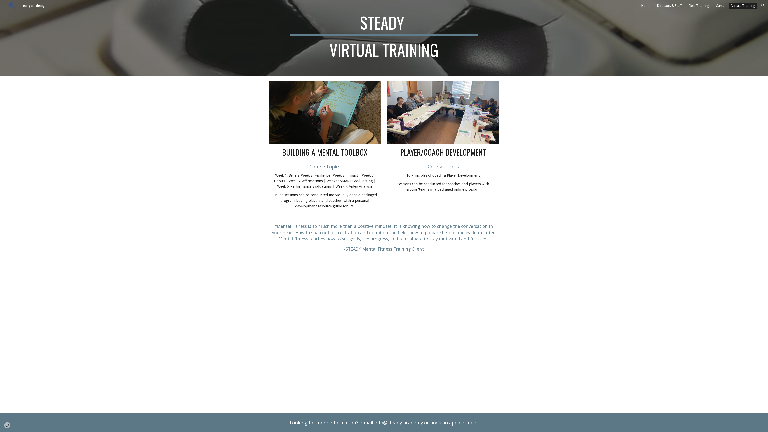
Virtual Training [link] (743, 5)
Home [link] (645, 5)
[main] (384, 38)
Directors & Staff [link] (669, 5)
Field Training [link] (699, 5)
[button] (763, 5)
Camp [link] (720, 5)
